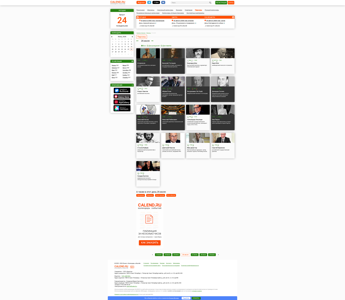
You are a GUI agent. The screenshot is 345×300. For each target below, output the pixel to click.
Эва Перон (216, 119)
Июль (124, 65)
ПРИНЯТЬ (196, 298)
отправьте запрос (197, 291)
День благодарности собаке (213, 23)
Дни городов (160, 195)
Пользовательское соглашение (171, 265)
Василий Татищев (169, 63)
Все (144, 46)
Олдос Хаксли (142, 91)
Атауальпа (141, 63)
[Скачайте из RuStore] (122, 90)
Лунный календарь (212, 10)
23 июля (158, 254)
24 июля (167, 254)
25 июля (176, 254)
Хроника (179, 10)
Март (113, 70)
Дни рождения (154, 46)
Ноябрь (125, 75)
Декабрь (125, 77)
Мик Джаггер (192, 148)
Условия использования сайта (151, 265)
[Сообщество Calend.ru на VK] (163, 2)
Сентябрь (125, 70)
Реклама (162, 263)
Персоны (198, 10)
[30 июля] (218, 254)
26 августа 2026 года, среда (215, 20)
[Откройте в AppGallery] (122, 102)
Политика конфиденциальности (190, 265)
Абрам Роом (166, 91)
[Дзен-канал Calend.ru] (156, 2)
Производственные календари (147, 13)
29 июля (211, 254)
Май (113, 75)
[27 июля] (152, 41)
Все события (171, 195)
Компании (188, 10)
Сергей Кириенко (218, 148)
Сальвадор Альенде (194, 119)
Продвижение (154, 263)
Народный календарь (165, 10)
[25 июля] (137, 41)
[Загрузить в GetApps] (122, 108)
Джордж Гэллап (218, 91)
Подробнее (186, 298)
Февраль (114, 68)
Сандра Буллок (143, 176)
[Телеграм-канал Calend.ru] (149, 2)
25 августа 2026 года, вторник (184, 20)
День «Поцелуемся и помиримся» (183, 23)
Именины (150, 10)
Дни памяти (166, 46)
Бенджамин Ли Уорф (195, 91)
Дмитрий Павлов (168, 148)
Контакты (169, 263)
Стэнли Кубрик (142, 148)
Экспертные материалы (195, 13)
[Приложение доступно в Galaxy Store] (122, 96)
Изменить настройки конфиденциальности (126, 294)
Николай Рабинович (169, 119)
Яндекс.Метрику (174, 298)
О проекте (146, 263)
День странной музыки (147, 23)
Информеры (176, 263)
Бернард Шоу (192, 63)
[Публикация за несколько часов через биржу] (149, 247)
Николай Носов (143, 119)
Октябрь (125, 72)
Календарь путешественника (173, 13)
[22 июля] (152, 254)
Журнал (141, 2)
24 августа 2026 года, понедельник (152, 20)
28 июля (203, 254)
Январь (114, 65)
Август (125, 68)
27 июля (194, 254)
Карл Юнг (215, 63)
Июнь (113, 77)
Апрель (114, 72)
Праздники (140, 10)
